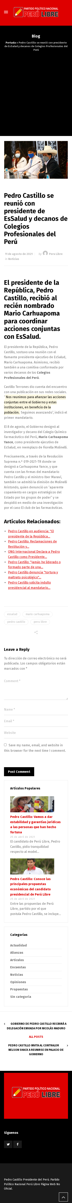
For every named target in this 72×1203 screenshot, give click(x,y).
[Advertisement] (36, 90)
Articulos (17, 960)
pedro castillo (16, 622)
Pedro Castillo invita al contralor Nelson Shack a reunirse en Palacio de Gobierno (36, 1050)
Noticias (13, 259)
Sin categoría (20, 997)
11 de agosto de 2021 (19, 254)
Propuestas (19, 989)
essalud (12, 614)
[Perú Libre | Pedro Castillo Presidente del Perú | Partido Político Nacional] (36, 12)
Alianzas (16, 952)
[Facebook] (17, 1144)
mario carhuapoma (37, 614)
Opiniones (18, 982)
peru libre (40, 622)
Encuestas (18, 967)
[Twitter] (8, 1144)
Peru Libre (56, 254)
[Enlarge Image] (36, 160)
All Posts (36, 1037)
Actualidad (18, 945)
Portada (11, 42)
